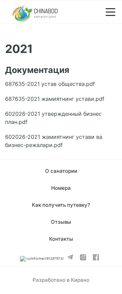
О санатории (61, 171)
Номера (61, 188)
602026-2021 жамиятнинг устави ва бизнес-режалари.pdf (53, 140)
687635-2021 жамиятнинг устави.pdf (54, 98)
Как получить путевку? (61, 205)
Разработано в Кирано (61, 280)
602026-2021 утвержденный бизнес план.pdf (53, 117)
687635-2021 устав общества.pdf (50, 83)
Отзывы (61, 222)
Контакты (61, 239)
